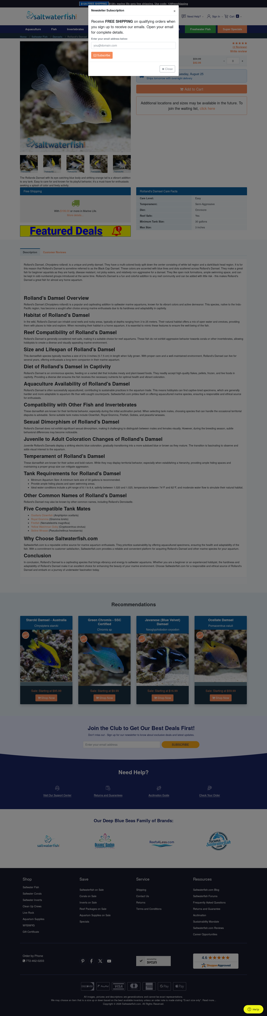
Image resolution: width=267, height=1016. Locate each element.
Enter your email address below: (109, 38)
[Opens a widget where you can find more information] (253, 1009)
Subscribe (103, 55)
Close (168, 69)
